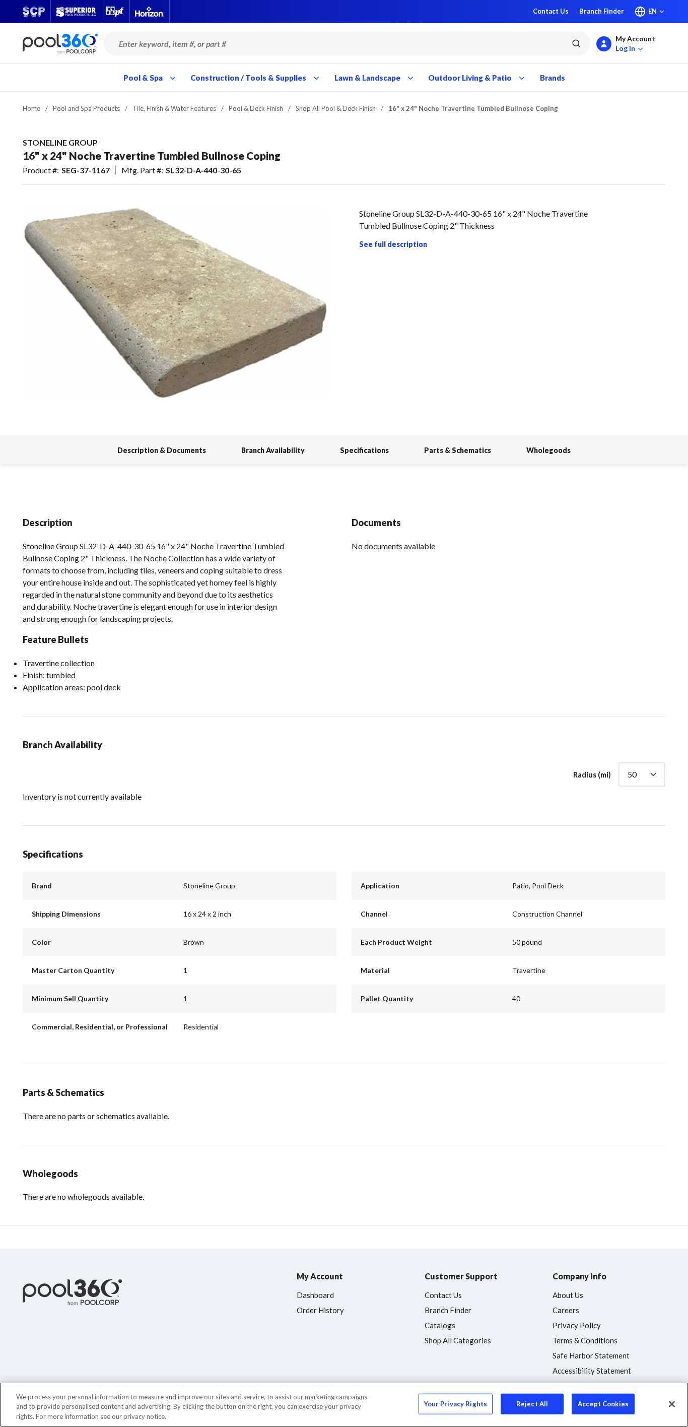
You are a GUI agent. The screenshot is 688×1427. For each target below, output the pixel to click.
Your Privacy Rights (455, 1403)
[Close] (672, 1404)
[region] (344, 1404)
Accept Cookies (603, 1403)
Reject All (532, 1403)
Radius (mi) (592, 774)
